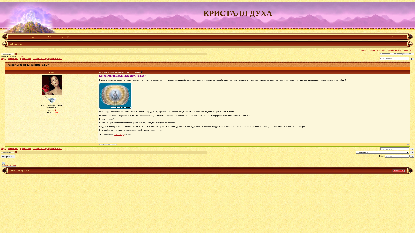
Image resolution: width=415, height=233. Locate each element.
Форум (3, 59)
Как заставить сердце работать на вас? (47, 59)
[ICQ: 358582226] (113, 144)
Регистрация (62, 37)
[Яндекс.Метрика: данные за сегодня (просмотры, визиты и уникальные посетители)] (9, 164)
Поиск (405, 50)
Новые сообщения (367, 50)
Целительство (13, 59)
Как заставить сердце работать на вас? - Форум (36, 37)
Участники (381, 50)
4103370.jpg (119, 135)
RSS (403, 37)
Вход (70, 37)
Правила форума (394, 50)
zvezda (20, 56)
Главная (13, 37)
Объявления (16, 44)
